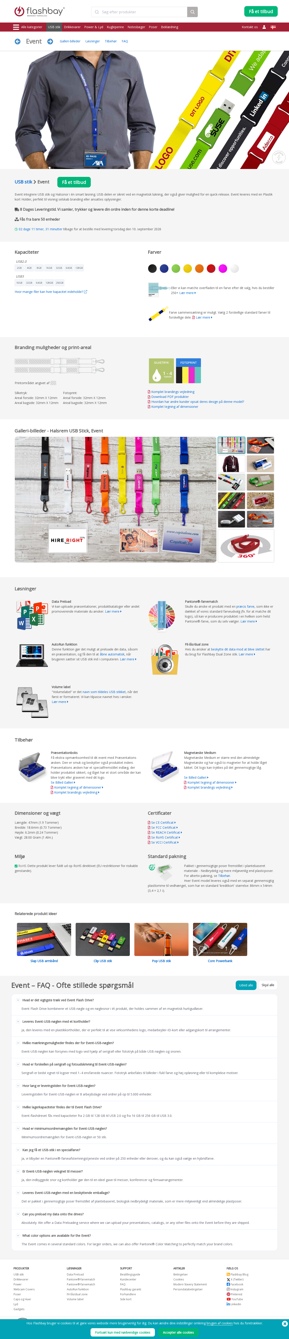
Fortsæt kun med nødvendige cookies (122, 1332)
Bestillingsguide (130, 1274)
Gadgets (19, 1309)
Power (18, 1284)
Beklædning (169, 27)
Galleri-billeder (70, 41)
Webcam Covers (24, 1289)
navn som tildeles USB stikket (104, 692)
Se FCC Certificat (163, 827)
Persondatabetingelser (188, 1289)
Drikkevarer (72, 27)
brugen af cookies (220, 1323)
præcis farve (245, 606)
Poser (153, 27)
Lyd (16, 1304)
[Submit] (96, 12)
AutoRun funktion (78, 1289)
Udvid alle (246, 985)
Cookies (178, 1279)
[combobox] (139, 12)
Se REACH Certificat (165, 832)
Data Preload (75, 1274)
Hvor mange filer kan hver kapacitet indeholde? (49, 292)
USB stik (54, 27)
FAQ (125, 41)
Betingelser (180, 1274)
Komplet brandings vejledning (172, 392)
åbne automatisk (112, 654)
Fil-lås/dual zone (77, 1294)
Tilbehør (111, 41)
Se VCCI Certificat (164, 842)
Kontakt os (250, 27)
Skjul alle (268, 985)
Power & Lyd (93, 27)
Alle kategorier (31, 27)
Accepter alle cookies (178, 1332)
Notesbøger (136, 27)
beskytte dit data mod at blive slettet (238, 649)
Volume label (75, 1299)
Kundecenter (128, 1279)
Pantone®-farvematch (81, 1279)
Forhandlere (128, 1294)
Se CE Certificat (162, 822)
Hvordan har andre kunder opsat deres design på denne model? (197, 401)
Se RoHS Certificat (164, 837)
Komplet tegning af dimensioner (174, 406)
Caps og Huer (22, 1299)
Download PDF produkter (169, 397)
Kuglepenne (115, 27)
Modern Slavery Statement (190, 1284)
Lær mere (186, 293)
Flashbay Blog (239, 1274)
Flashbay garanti (130, 1289)
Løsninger (92, 41)
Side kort (125, 1299)
